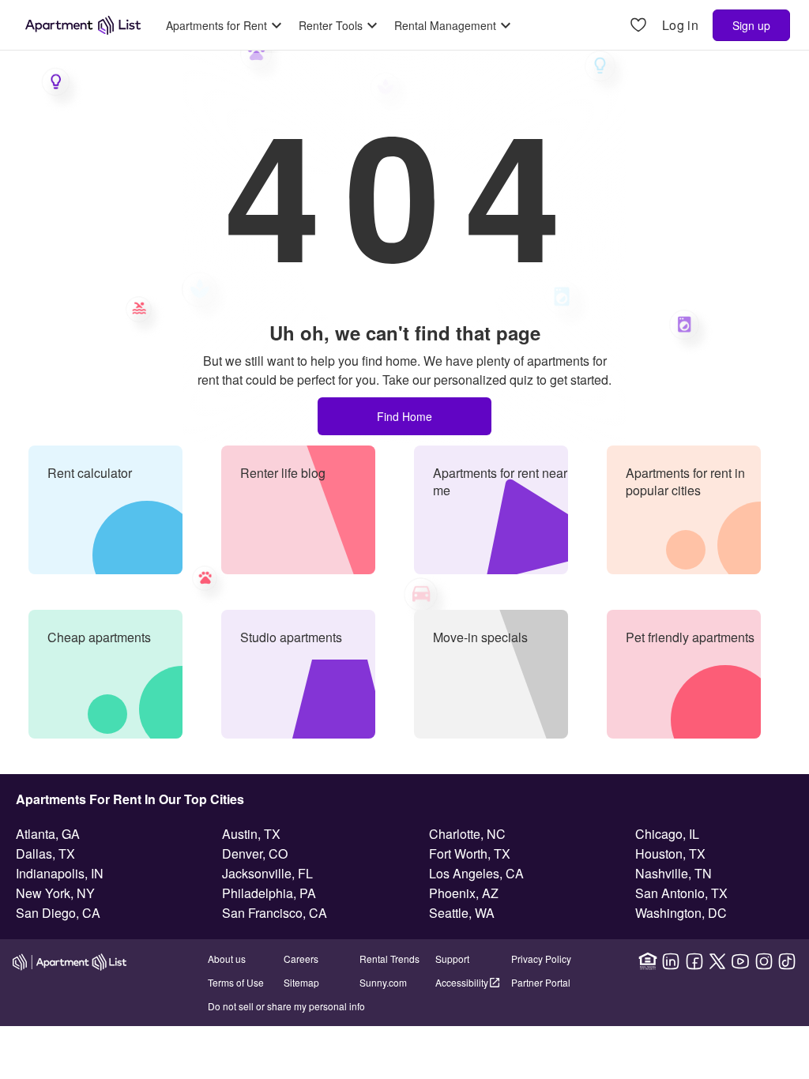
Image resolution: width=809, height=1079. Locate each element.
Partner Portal (540, 982)
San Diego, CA (58, 913)
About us (227, 958)
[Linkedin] (670, 961)
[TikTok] (786, 961)
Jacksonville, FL (267, 873)
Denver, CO (255, 853)
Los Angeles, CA (476, 873)
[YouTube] (740, 961)
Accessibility (461, 982)
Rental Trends (389, 958)
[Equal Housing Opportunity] (647, 961)
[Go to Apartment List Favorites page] (638, 25)
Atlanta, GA (48, 834)
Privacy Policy (541, 958)
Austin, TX (251, 834)
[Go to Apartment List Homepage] (83, 25)
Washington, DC (681, 913)
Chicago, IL (667, 834)
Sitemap (301, 982)
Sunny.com (383, 982)
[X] (717, 961)
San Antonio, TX (681, 893)
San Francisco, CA (274, 913)
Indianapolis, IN (59, 873)
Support (452, 958)
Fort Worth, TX (469, 853)
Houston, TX (670, 853)
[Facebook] (694, 961)
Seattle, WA (462, 913)
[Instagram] (763, 961)
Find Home (404, 416)
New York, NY (55, 893)
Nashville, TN (673, 873)
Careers (301, 958)
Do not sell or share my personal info (286, 1006)
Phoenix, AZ (464, 893)
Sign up (751, 25)
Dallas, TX (45, 853)
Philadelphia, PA (269, 893)
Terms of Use (236, 982)
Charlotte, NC (467, 834)
